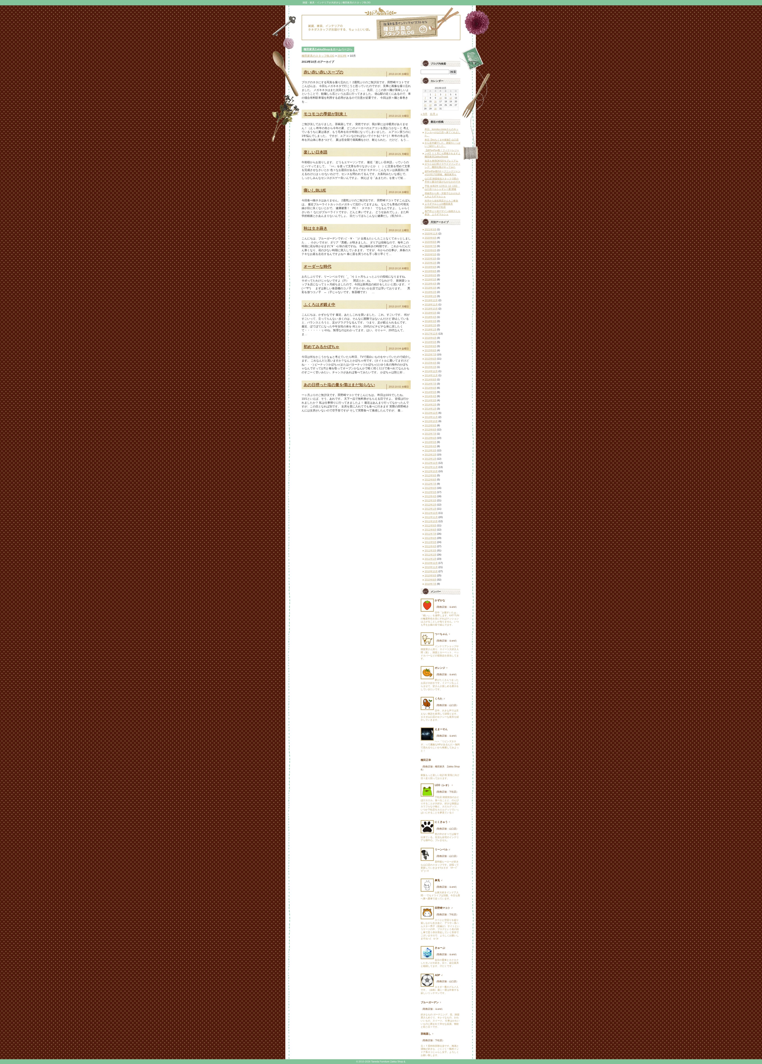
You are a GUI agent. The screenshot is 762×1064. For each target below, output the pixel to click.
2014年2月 (430, 404)
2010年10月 (431, 571)
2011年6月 (430, 538)
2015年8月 (430, 350)
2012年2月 (430, 504)
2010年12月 (431, 563)
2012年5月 (430, 492)
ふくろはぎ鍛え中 (319, 304)
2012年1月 (430, 508)
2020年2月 (430, 262)
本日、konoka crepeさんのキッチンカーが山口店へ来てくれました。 (442, 132)
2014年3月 (430, 400)
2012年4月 (430, 496)
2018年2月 (430, 325)
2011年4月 (430, 546)
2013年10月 (431, 421)
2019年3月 (430, 287)
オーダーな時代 (317, 266)
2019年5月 (430, 279)
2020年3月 (430, 258)
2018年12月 (431, 300)
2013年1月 (430, 458)
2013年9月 (430, 425)
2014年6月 (430, 388)
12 (450, 98)
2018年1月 (430, 329)
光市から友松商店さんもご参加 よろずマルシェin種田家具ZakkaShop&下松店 (441, 203)
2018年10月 (431, 308)
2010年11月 (431, 567)
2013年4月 (430, 446)
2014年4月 (430, 396)
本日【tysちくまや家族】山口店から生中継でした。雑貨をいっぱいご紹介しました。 (442, 143)
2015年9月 (430, 346)
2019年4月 (430, 283)
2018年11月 (431, 304)
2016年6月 (430, 338)
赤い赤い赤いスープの (323, 72)
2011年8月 (430, 529)
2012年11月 (431, 467)
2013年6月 (430, 438)
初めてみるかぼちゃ (321, 346)
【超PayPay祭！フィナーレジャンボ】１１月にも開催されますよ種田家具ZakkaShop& (442, 153)
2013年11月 (431, 417)
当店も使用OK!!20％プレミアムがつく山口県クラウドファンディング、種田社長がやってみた (442, 164)
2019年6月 (430, 275)
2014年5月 (430, 392)
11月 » (434, 114)
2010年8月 (430, 579)
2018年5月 (430, 313)
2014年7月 (430, 383)
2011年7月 (430, 533)
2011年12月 (431, 513)
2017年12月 (431, 333)
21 (425, 105)
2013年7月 (430, 433)
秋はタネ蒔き (315, 228)
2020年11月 (431, 233)
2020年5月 (430, 254)
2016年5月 (430, 342)
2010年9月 (430, 575)
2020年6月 (430, 250)
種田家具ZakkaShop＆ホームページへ (328, 49)
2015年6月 (430, 358)
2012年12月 (431, 463)
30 (435, 108)
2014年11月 (431, 375)
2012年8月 (430, 479)
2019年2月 (430, 292)
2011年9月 (430, 525)
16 (435, 101)
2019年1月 (430, 296)
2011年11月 (431, 517)
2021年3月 (430, 229)
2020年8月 (430, 242)
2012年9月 (430, 475)
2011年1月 (430, 559)
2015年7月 (430, 354)
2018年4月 (430, 317)
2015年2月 (430, 367)
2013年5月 (430, 442)
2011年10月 (431, 521)
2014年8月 (430, 379)
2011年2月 (430, 554)
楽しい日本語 (315, 152)
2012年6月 (430, 488)
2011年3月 (430, 550)
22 (430, 105)
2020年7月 (430, 246)
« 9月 (424, 114)
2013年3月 (430, 450)
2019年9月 (430, 267)
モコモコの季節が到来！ (325, 114)
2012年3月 (430, 500)
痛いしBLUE (315, 190)
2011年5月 (430, 542)
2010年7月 (430, 584)
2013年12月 (431, 413)
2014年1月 (430, 408)
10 (440, 98)
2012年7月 (430, 483)
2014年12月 (431, 371)
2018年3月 (430, 321)
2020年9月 (430, 237)
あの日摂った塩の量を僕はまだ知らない (339, 385)
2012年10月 (431, 471)
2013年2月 (430, 454)
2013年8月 (430, 429)
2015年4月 (430, 363)
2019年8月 (430, 271)
